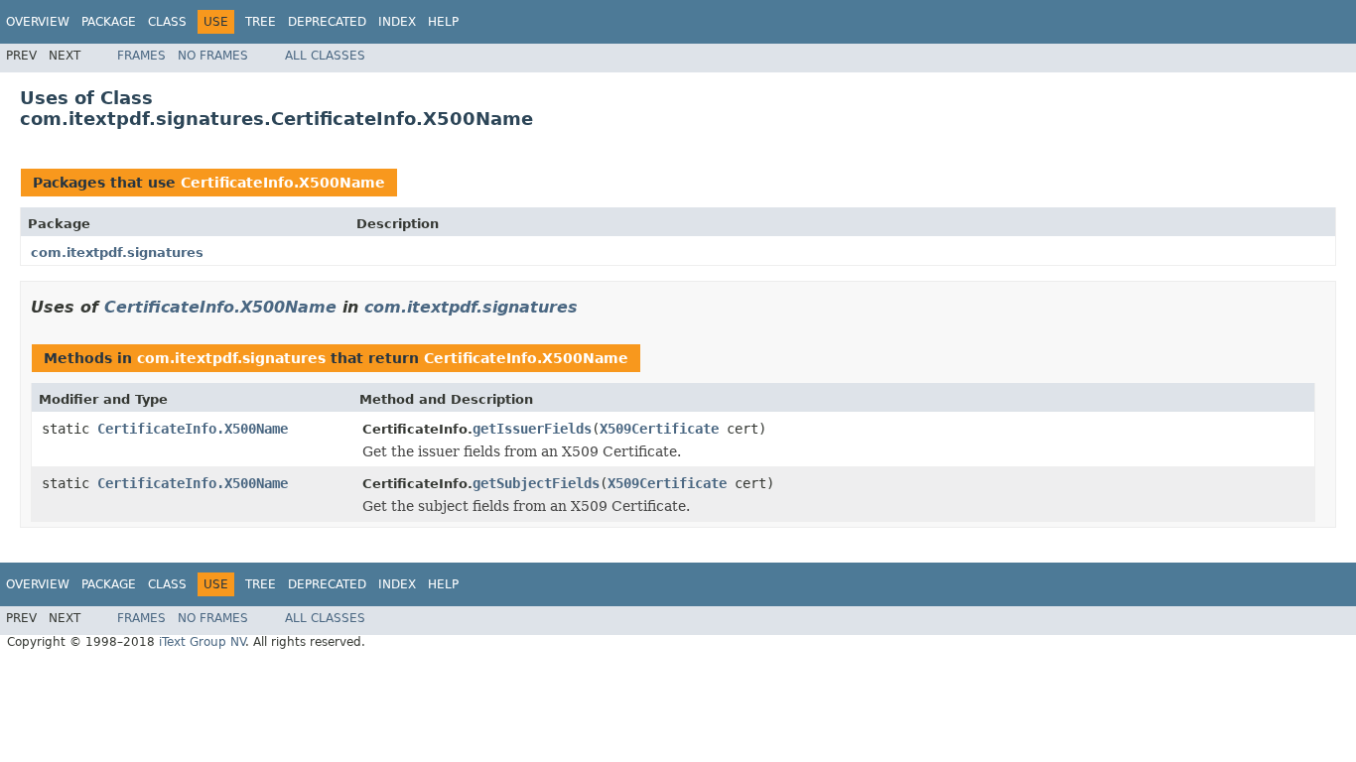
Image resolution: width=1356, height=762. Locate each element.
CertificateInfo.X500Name (283, 182)
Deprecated (327, 22)
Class (167, 22)
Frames (141, 56)
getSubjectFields (536, 483)
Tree (260, 22)
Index (397, 22)
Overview (37, 22)
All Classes (325, 56)
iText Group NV (202, 642)
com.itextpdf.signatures (117, 252)
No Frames (213, 56)
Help (443, 22)
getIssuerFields (532, 429)
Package (108, 22)
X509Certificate (659, 429)
